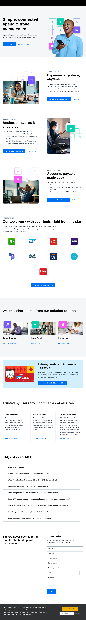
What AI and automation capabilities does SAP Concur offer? (32, 480)
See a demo (8, 44)
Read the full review (11, 438)
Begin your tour (31, 151)
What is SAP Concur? (16, 467)
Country (49, 571)
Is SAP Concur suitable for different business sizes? (29, 473)
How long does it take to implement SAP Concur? (28, 512)
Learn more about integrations (42, 285)
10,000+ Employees (68, 414)
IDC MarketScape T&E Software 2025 (51, 383)
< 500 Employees (11, 414)
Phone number (52, 557)
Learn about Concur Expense (58, 99)
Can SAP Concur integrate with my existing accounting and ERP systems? (38, 505)
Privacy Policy (77, 613)
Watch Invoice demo (64, 343)
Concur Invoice (64, 338)
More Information (66, 613)
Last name (50, 552)
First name (50, 547)
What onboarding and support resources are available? (30, 518)
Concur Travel (36, 338)
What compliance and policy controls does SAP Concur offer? (33, 493)
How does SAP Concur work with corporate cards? (28, 486)
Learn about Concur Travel (13, 151)
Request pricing (23, 44)
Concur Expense (9, 338)
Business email (52, 562)
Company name (52, 567)
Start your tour (76, 200)
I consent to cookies (70, 609)
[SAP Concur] (10, 3)
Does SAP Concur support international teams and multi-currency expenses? (39, 499)
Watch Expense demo (9, 343)
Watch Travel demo (36, 343)
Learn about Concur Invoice (57, 200)
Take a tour (76, 99)
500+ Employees (39, 414)
